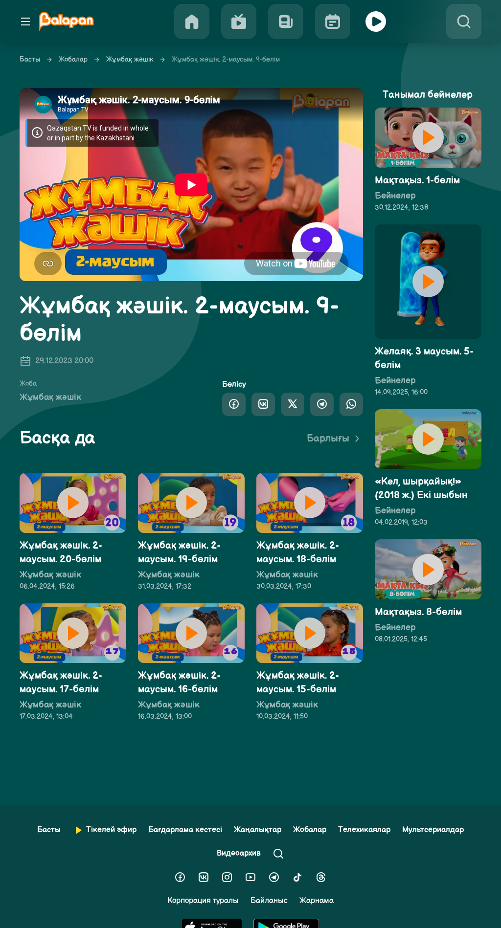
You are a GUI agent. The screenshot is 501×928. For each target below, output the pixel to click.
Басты (30, 59)
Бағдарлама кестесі (185, 830)
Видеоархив (239, 853)
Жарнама (316, 901)
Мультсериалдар (433, 830)
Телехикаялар (364, 830)
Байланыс (269, 901)
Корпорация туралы (203, 901)
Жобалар (73, 59)
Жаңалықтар (257, 830)
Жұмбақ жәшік (129, 59)
